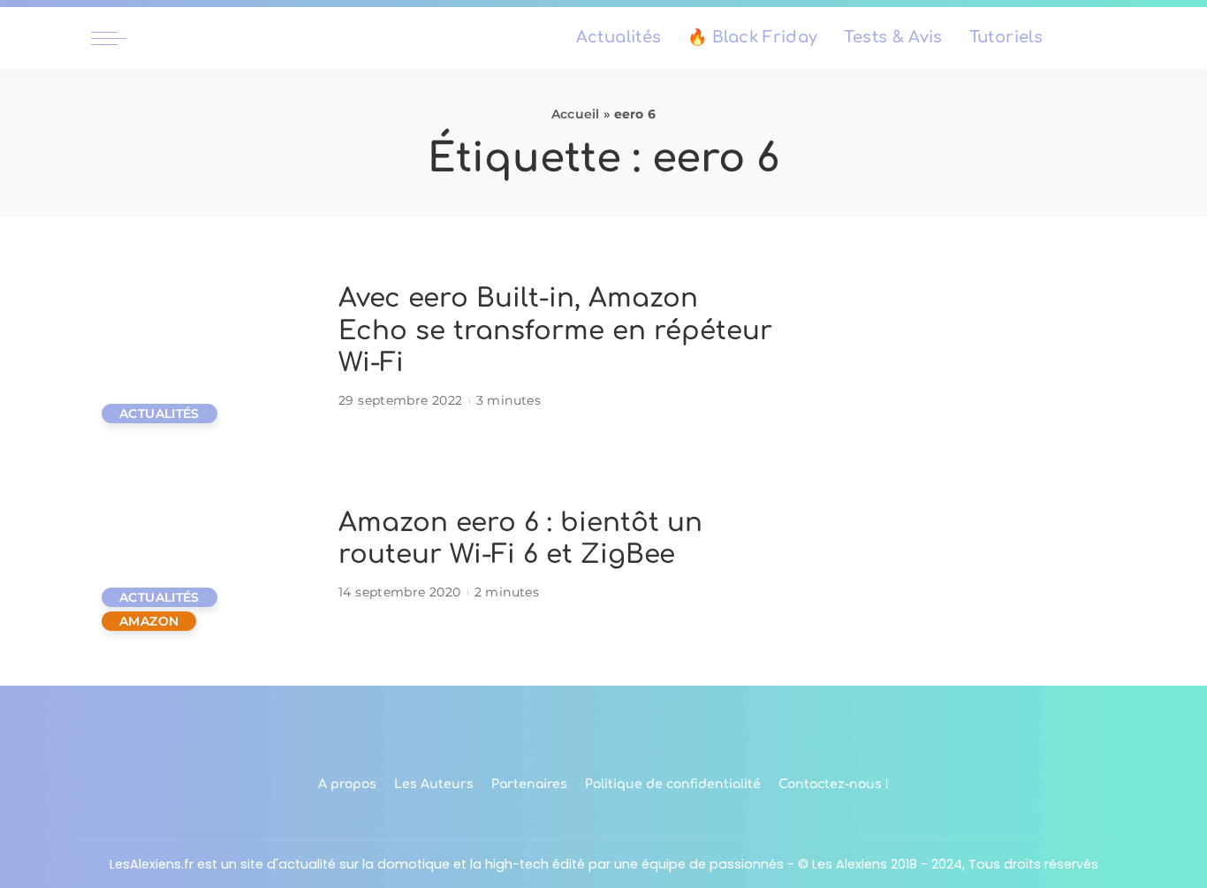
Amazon (148, 621)
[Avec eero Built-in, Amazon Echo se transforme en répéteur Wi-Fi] (206, 348)
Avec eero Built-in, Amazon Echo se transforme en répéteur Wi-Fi (555, 330)
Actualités (159, 413)
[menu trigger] (117, 38)
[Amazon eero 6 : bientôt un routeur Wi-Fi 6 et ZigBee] (206, 555)
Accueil (575, 114)
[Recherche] (1105, 38)
